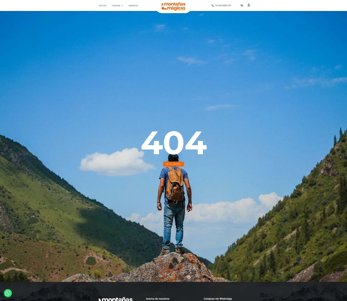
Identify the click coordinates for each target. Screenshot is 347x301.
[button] (242, 6)
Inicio (102, 5)
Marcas (133, 5)
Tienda (116, 5)
